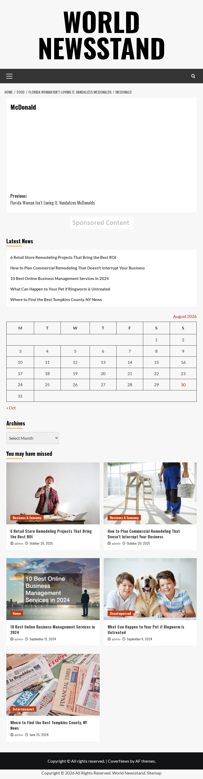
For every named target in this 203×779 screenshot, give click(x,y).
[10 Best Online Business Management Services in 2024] (53, 589)
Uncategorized (120, 613)
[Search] (193, 76)
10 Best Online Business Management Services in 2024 (59, 278)
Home (17, 613)
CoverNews (118, 760)
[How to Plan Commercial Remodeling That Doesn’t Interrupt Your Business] (150, 493)
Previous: (52, 199)
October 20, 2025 (41, 543)
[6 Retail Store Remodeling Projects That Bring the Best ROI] (53, 493)
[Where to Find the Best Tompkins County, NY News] (53, 685)
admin (19, 543)
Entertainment (23, 709)
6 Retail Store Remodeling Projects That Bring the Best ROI (63, 257)
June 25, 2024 (39, 734)
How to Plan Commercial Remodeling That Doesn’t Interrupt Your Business (77, 267)
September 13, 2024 (43, 639)
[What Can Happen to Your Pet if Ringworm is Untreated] (150, 589)
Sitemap (154, 772)
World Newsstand (101, 34)
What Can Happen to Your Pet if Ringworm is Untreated (60, 289)
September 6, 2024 (139, 639)
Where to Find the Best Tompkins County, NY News (56, 299)
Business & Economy (27, 517)
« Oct (11, 407)
